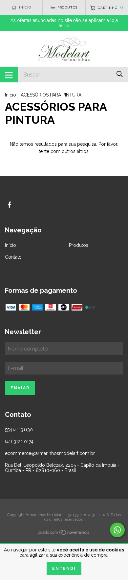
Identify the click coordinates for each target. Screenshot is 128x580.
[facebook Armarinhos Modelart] (9, 204)
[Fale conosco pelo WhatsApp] (117, 530)
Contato (13, 257)
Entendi (64, 568)
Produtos (78, 245)
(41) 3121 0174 (19, 441)
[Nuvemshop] (64, 533)
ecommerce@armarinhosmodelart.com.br (50, 453)
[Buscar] (119, 74)
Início (10, 94)
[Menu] (9, 74)
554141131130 (19, 429)
